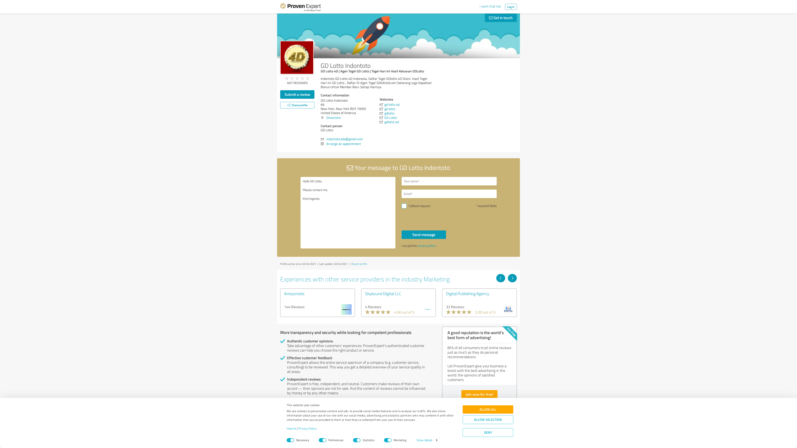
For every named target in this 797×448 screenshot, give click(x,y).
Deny (488, 432)
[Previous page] (500, 278)
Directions (333, 117)
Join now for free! (479, 394)
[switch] (322, 440)
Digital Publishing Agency (467, 293)
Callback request (419, 206)
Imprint (291, 429)
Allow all (487, 409)
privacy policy (426, 245)
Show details (425, 440)
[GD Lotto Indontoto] (297, 57)
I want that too (490, 6)
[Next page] (512, 278)
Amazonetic (294, 293)
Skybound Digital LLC (383, 293)
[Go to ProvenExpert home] (300, 8)
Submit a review (297, 94)
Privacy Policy (307, 429)
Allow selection (488, 419)
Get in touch (503, 17)
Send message (423, 234)
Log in (511, 7)
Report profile (359, 264)
